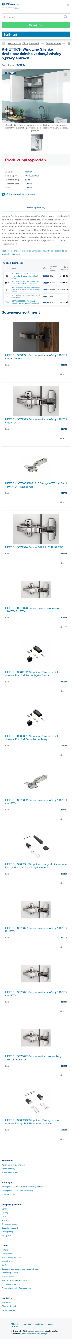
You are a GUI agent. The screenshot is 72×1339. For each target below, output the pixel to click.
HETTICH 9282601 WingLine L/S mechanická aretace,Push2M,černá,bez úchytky (32, 737)
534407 (46, 283)
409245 (46, 302)
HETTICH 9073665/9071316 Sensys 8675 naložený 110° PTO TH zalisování (36, 485)
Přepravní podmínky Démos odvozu (16, 1288)
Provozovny (6, 1302)
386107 (64, 681)
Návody (5, 1213)
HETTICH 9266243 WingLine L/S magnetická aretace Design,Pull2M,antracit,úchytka (32, 1121)
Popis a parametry (36, 207)
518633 (64, 1130)
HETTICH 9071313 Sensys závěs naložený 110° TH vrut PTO (36, 421)
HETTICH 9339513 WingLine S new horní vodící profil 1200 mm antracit (25, 283)
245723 (64, 429)
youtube (14, 1326)
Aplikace (5, 1220)
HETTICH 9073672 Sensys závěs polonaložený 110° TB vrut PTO (33, 1057)
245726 (64, 493)
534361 (46, 289)
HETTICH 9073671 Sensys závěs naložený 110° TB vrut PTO (36, 993)
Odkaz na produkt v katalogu (20, 194)
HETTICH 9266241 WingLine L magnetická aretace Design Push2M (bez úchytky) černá (36, 865)
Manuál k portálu (8, 1194)
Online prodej (7, 1232)
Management (7, 1254)
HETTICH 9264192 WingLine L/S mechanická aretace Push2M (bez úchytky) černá (32, 673)
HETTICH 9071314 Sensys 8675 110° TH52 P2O (34, 547)
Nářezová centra (8, 1310)
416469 (64, 874)
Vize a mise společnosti (11, 1257)
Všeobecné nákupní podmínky (14, 1280)
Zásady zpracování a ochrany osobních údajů (20, 1269)
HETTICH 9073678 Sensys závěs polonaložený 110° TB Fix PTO (33, 609)
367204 (64, 617)
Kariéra (5, 1265)
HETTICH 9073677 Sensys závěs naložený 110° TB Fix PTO (36, 929)
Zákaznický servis (9, 1306)
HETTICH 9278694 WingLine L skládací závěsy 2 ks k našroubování (25, 302)
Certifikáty (6, 1216)
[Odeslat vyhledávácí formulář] (65, 16)
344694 (64, 365)
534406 (46, 276)
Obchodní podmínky (10, 1273)
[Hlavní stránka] (5, 43)
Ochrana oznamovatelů (11, 1284)
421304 (64, 1066)
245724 (64, 553)
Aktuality (15, 1324)
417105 (64, 809)
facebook (38, 1324)
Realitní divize (7, 1261)
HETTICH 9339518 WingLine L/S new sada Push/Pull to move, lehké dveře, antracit (26, 289)
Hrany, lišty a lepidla (10, 1172)
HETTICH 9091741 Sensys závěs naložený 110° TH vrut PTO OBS (36, 356)
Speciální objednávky (10, 1228)
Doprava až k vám (9, 1224)
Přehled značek (8, 1276)
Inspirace (27, 1324)
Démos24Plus (36, 24)
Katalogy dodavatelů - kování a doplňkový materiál (22, 1187)
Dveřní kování (53, 43)
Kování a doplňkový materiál (23, 43)
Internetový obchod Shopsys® (35, 1333)
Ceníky (4, 1209)
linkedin (50, 1324)
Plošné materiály (8, 1169)
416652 (64, 937)
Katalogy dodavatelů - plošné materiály (17, 1190)
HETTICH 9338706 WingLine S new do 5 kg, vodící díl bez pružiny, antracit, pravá (26, 276)
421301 (64, 1002)
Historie (5, 1250)
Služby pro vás (8, 1235)
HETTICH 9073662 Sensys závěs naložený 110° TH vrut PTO (36, 801)
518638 (64, 745)
